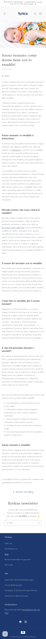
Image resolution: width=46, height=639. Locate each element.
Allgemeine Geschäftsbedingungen (19, 580)
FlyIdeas (19, 637)
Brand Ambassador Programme (18, 559)
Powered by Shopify (29, 637)
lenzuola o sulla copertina (13, 227)
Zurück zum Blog (24, 491)
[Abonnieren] (38, 523)
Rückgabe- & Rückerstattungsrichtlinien (21, 590)
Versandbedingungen (13, 585)
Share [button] (6, 76)
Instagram (16, 150)
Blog (6, 554)
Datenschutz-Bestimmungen (16, 596)
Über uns (8, 543)
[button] (4, 13)
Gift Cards (9, 565)
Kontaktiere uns (11, 549)
